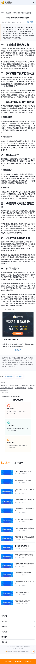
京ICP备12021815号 (25, 651)
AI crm (32, 385)
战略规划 (19, 376)
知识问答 (8, 13)
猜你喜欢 (18, 462)
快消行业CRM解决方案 (6, 388)
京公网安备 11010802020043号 (14, 651)
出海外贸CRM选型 (20, 388)
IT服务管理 (9, 376)
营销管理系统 (4, 390)
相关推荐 (5, 462)
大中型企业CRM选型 (13, 385)
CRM (2, 13)
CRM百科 (30, 388)
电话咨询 (18, 662)
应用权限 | (16, 648)
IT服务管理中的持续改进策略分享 (10, 396)
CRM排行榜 (24, 385)
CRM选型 (3, 385)
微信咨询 (8, 662)
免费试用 (28, 662)
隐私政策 (21, 648)
